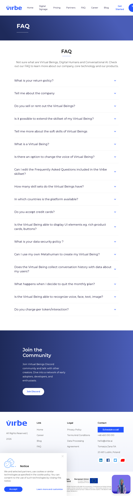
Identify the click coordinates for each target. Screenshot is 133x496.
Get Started (120, 8)
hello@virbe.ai (105, 441)
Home (30, 7)
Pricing (57, 7)
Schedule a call (111, 429)
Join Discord (33, 391)
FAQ (83, 7)
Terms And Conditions (78, 435)
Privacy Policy (74, 429)
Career (94, 7)
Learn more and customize (50, 489)
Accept (13, 489)
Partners (70, 7)
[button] (66, 80)
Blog (106, 7)
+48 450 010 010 (106, 435)
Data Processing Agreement (75, 444)
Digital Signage (43, 8)
